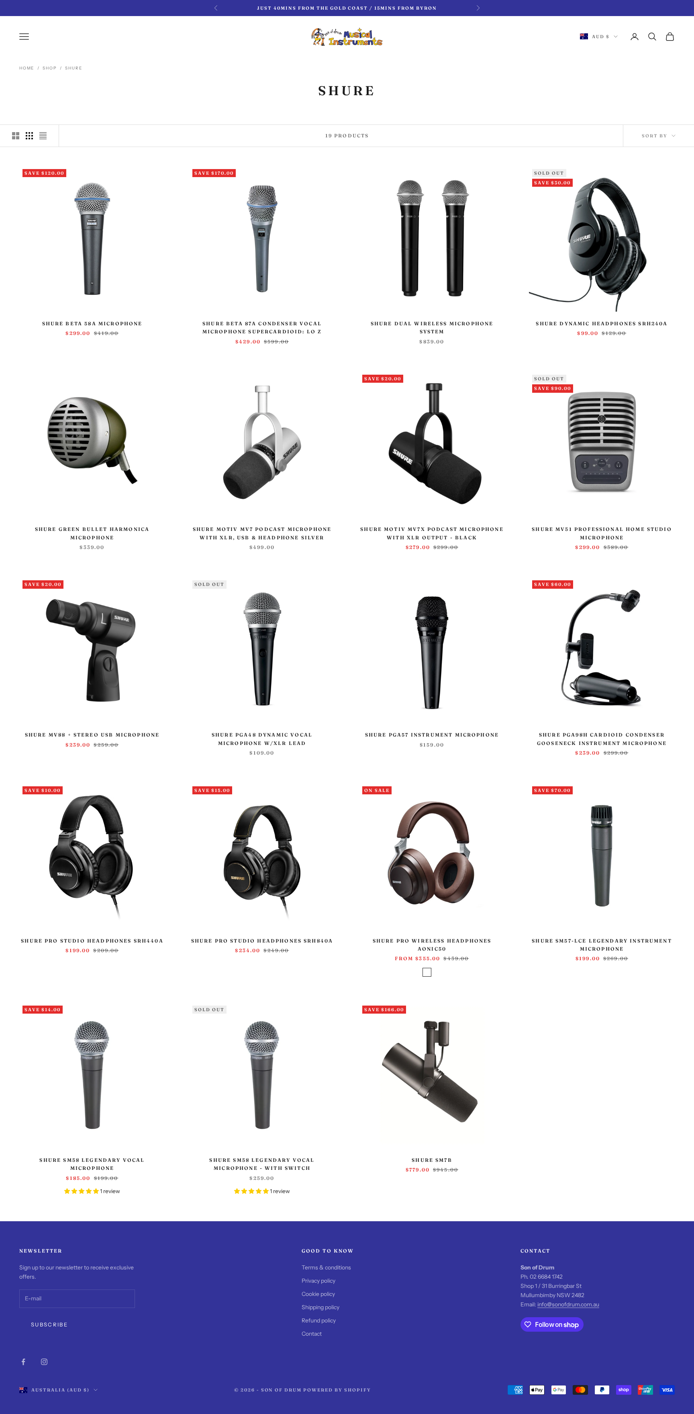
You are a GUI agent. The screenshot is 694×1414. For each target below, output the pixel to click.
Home (26, 68)
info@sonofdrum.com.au (568, 1304)
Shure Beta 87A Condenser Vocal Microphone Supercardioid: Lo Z (262, 327)
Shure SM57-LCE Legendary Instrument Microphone (602, 945)
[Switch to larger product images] (15, 136)
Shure (73, 68)
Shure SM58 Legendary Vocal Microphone (92, 1164)
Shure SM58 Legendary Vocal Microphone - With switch (261, 1164)
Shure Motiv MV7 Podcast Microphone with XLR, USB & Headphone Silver (262, 533)
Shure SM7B (432, 1160)
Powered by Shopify (337, 1390)
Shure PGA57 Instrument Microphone (432, 735)
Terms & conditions (326, 1267)
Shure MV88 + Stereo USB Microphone (92, 735)
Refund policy (319, 1320)
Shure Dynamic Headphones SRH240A (601, 323)
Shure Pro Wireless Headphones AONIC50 (432, 945)
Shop (50, 68)
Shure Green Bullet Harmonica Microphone (92, 533)
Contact (312, 1333)
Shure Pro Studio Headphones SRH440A (92, 941)
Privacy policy (318, 1280)
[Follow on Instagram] (44, 1362)
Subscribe (49, 1324)
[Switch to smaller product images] (29, 136)
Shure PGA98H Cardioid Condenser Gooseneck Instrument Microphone (602, 739)
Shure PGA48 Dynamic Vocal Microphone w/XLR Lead (262, 739)
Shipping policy (320, 1307)
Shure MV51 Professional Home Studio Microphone (602, 533)
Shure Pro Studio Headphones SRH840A (262, 941)
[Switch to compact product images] (43, 136)
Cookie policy (318, 1294)
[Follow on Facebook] (23, 1362)
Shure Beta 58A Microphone (92, 323)
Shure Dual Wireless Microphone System (432, 327)
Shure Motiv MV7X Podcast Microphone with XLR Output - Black (432, 533)
